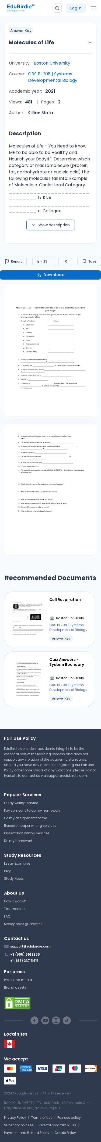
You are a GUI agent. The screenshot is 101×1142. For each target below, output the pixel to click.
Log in (76, 8)
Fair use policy (69, 1117)
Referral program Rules (57, 1125)
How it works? (15, 901)
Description (25, 133)
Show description (54, 225)
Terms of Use (41, 1117)
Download (54, 274)
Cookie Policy (65, 1132)
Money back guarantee (23, 924)
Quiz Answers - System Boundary (66, 662)
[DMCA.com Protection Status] (50, 1003)
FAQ (7, 916)
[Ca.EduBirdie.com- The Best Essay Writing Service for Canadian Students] (9, 1046)
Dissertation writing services (27, 833)
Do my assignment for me (25, 818)
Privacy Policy (15, 1117)
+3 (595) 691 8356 (25, 954)
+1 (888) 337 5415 (24, 960)
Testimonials (14, 908)
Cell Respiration (65, 599)
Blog (8, 871)
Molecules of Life (31, 42)
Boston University (52, 63)
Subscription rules (18, 1125)
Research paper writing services (30, 825)
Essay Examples (17, 863)
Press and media (18, 980)
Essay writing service (21, 803)
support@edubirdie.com (67, 775)
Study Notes (14, 878)
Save (92, 261)
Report (16, 261)
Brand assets (15, 987)
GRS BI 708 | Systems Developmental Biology (52, 77)
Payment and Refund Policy (26, 1132)
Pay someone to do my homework (32, 810)
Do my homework (18, 840)
